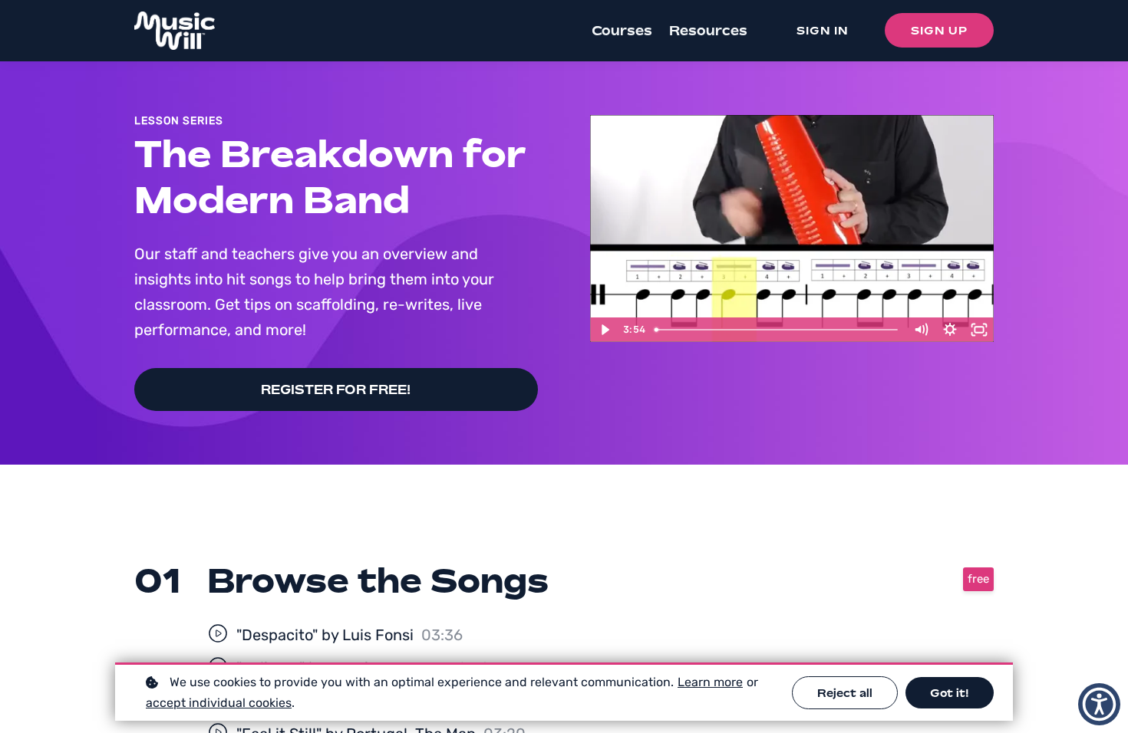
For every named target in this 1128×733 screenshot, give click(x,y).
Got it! (949, 692)
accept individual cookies (219, 702)
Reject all (844, 692)
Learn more (710, 682)
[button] (1099, 704)
